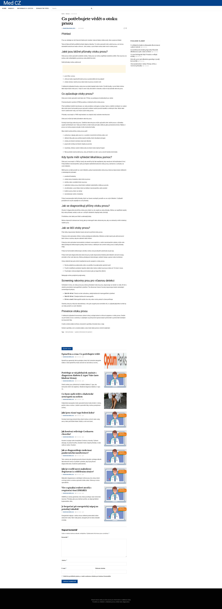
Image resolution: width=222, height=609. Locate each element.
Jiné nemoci (74, 13)
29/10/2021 (81, 28)
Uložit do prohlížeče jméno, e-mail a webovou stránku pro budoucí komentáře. (87, 576)
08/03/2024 (78, 381)
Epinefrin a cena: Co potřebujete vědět (81, 354)
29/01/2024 (78, 474)
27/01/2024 (78, 493)
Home (4, 8)
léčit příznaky (69, 332)
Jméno (64, 560)
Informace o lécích (25, 8)
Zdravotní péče (42, 8)
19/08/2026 (155, 51)
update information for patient (83, 332)
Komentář (65, 537)
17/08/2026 (146, 65)
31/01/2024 (78, 455)
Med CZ (12, 3)
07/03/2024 (78, 399)
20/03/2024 (78, 356)
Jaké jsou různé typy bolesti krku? (78, 413)
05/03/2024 (78, 415)
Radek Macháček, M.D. (69, 28)
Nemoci (11, 8)
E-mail (64, 568)
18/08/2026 (139, 56)
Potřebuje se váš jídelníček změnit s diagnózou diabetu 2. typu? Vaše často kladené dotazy (80, 375)
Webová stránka (100, 568)
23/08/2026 (144, 47)
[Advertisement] (94, 69)
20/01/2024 (78, 512)
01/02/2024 (78, 437)
